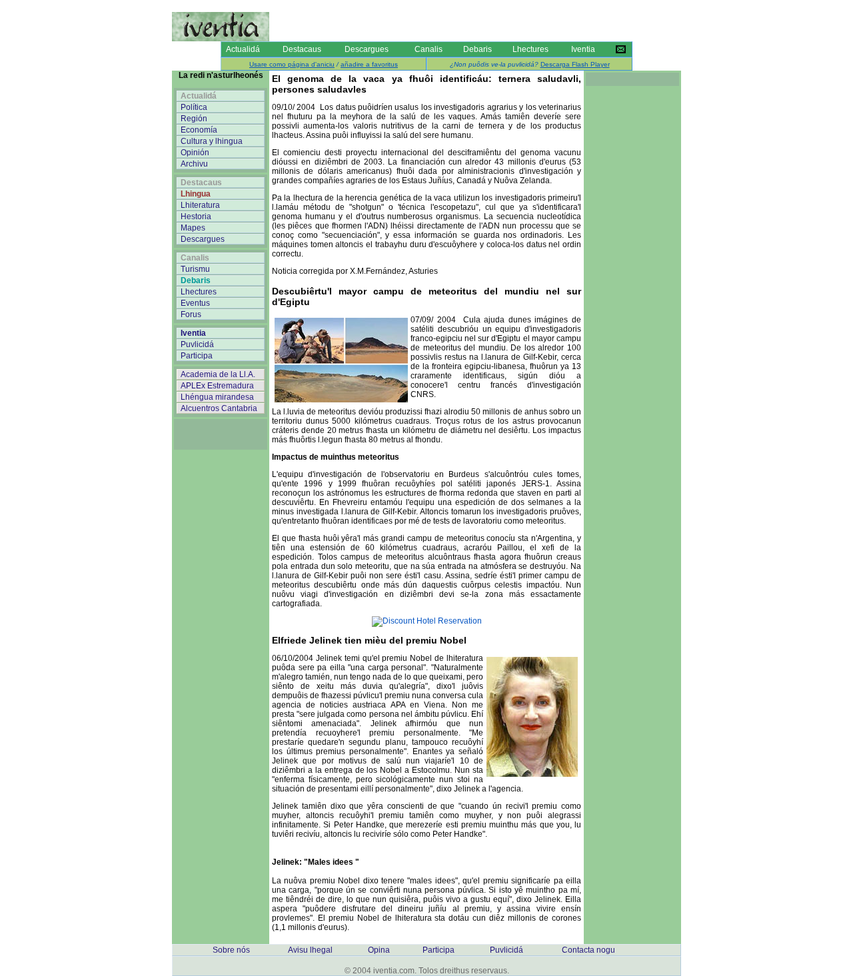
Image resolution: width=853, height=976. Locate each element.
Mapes (193, 228)
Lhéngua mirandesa (217, 397)
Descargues (367, 49)
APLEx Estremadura (217, 385)
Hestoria (196, 216)
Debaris (477, 49)
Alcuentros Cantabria (219, 408)
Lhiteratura (200, 205)
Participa (197, 355)
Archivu (194, 164)
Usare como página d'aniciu (292, 64)
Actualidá (243, 49)
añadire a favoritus (369, 64)
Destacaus (302, 49)
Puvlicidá (197, 344)
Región (194, 118)
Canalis (428, 49)
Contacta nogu (588, 950)
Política (194, 107)
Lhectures (530, 49)
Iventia (583, 49)
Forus (191, 314)
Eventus (195, 303)
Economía (199, 130)
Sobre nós (231, 950)
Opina (379, 950)
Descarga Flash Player (575, 64)
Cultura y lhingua (212, 141)
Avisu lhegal (310, 950)
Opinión (195, 152)
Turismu (195, 269)
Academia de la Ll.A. (218, 374)
